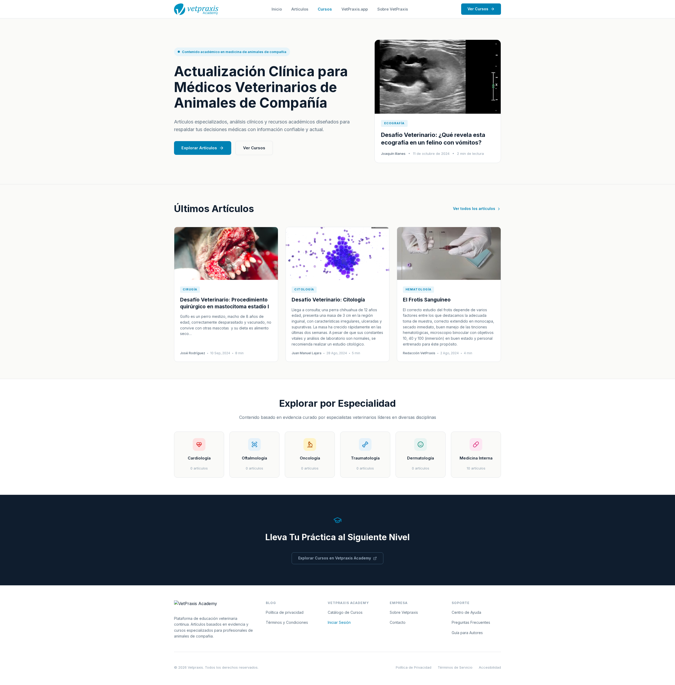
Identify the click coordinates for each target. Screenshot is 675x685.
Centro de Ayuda (466, 612)
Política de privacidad (284, 612)
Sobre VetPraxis (392, 9)
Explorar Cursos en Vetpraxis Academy (334, 558)
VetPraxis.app (354, 9)
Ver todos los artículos (474, 208)
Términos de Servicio (455, 667)
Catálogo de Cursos (345, 612)
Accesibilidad (490, 667)
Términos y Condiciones (287, 622)
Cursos (325, 9)
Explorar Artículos (199, 147)
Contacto (398, 622)
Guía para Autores (467, 632)
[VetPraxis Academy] (196, 9)
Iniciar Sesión (339, 622)
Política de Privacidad (413, 667)
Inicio (277, 9)
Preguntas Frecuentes (471, 622)
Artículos (299, 9)
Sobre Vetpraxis (404, 612)
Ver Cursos (477, 9)
